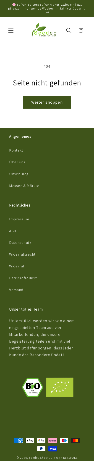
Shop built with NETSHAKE (59, 458)
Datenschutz (20, 242)
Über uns (17, 161)
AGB (12, 230)
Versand (16, 289)
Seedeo (34, 458)
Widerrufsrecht (22, 254)
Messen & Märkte (24, 185)
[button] (11, 30)
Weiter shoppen (47, 102)
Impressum (19, 219)
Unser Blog (19, 173)
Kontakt (16, 150)
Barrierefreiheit (23, 277)
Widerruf (16, 266)
